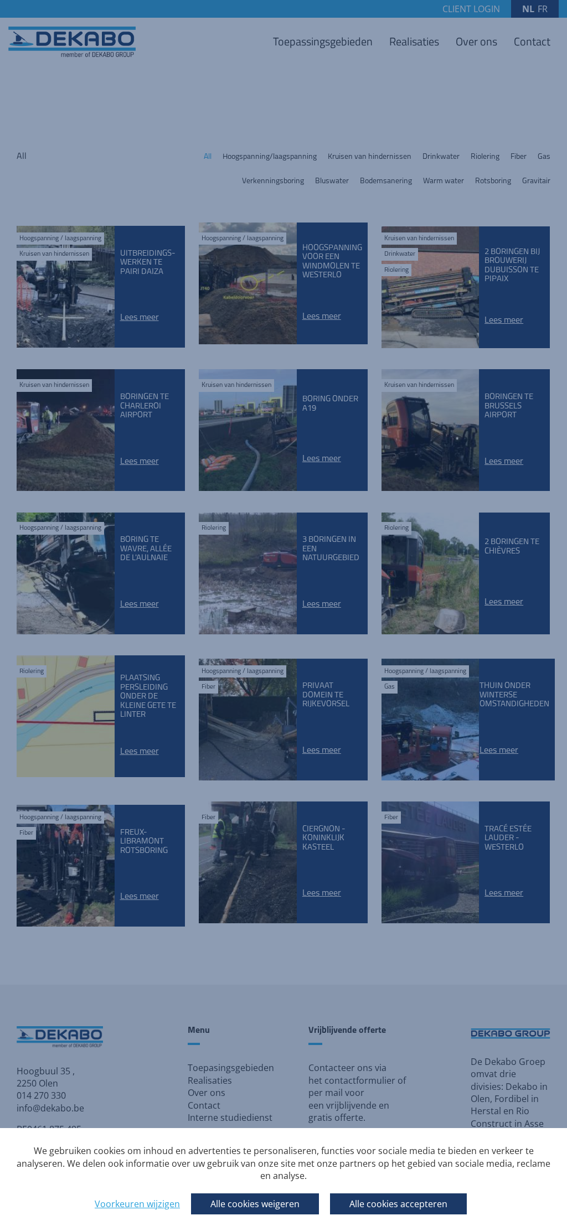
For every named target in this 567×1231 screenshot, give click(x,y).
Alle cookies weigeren (255, 1204)
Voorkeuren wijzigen (137, 1204)
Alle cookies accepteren (398, 1204)
